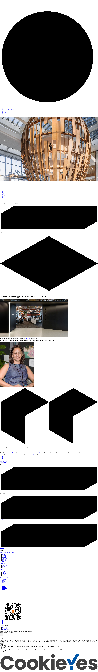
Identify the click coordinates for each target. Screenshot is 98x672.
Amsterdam (76, 452)
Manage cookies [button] (3, 632)
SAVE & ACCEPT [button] (3, 650)
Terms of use (4, 627)
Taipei (3, 561)
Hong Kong (4, 558)
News (3, 194)
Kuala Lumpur (5, 565)
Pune (3, 575)
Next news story (3, 462)
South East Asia (5, 110)
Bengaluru (4, 571)
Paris (72, 452)
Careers (3, 197)
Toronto (3, 589)
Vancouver (4, 590)
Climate (3, 195)
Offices (3, 193)
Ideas (3, 200)
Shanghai (4, 559)
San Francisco (4, 588)
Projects (3, 199)
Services (3, 201)
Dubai (3, 580)
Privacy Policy (4, 628)
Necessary (3, 644)
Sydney (3, 598)
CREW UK (35, 454)
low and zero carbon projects (39, 452)
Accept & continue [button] (9, 632)
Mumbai (3, 574)
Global (3, 108)
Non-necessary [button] (2, 647)
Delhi (3, 572)
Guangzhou (4, 556)
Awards (3, 196)
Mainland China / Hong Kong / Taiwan (9, 109)
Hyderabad (4, 573)
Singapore (4, 567)
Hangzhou (4, 557)
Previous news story (3, 461)
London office (27, 338)
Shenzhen (4, 560)
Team (3, 192)
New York (4, 587)
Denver (3, 586)
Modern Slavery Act (6, 629)
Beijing (3, 554)
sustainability (11, 452)
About (3, 191)
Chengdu (4, 555)
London (3, 581)
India (3, 111)
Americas (4, 113)
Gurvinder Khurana (3, 450)
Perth (3, 597)
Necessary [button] (2, 643)
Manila (3, 566)
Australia (4, 114)
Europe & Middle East (6, 112)
